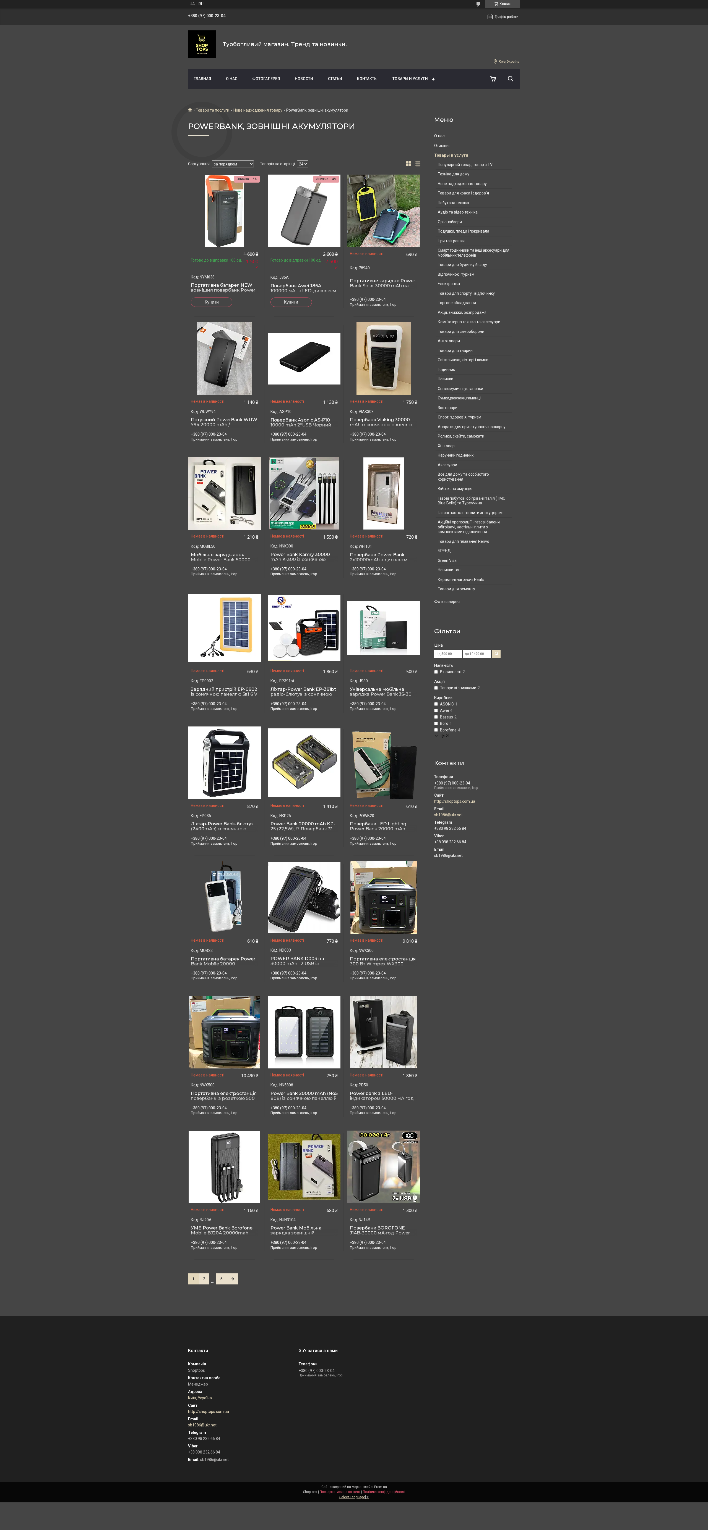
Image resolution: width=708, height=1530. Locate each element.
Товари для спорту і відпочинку (466, 293)
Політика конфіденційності (384, 1492)
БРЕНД (444, 551)
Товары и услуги (410, 79)
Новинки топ (449, 570)
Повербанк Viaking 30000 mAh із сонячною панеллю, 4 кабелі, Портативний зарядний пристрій (381, 427)
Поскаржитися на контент (340, 1492)
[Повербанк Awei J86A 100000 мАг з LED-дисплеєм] (304, 210)
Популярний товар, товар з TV (465, 164)
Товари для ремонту (456, 589)
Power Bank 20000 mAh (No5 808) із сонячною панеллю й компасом (304, 1098)
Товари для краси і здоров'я (463, 193)
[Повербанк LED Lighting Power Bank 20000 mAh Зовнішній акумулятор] (383, 762)
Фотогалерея (266, 79)
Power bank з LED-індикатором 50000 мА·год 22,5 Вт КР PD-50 (382, 1098)
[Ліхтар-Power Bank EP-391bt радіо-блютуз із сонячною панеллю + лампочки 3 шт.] (304, 628)
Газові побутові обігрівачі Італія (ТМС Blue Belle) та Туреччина (471, 500)
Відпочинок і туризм (456, 274)
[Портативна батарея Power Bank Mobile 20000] (224, 897)
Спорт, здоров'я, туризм (459, 417)
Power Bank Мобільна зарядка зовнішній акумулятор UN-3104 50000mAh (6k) (296, 1235)
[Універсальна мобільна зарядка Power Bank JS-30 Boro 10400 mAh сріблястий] (383, 628)
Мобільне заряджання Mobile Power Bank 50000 (221, 557)
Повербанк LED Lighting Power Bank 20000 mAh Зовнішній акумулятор (378, 828)
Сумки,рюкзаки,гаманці (459, 398)
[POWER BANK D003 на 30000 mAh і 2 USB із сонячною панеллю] (304, 897)
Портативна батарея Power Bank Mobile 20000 (223, 962)
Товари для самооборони (461, 331)
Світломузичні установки (460, 388)
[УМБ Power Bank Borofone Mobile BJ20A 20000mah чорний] (224, 1167)
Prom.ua (380, 1487)
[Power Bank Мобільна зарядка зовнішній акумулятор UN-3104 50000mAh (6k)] (304, 1167)
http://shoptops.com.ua (454, 801)
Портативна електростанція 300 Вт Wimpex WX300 (383, 962)
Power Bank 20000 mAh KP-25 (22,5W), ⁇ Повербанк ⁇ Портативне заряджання (302, 828)
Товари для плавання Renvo (463, 541)
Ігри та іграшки (451, 241)
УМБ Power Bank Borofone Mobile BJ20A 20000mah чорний (222, 1233)
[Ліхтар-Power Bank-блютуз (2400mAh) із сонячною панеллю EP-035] (224, 762)
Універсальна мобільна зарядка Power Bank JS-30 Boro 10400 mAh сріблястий (382, 694)
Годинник (446, 369)
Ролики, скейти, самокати (461, 436)
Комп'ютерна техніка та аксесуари (469, 322)
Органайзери (450, 222)
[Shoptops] (202, 44)
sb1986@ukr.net (448, 815)
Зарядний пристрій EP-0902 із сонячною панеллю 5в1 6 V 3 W (224, 694)
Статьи (335, 79)
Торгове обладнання (457, 303)
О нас (231, 79)
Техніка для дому (453, 174)
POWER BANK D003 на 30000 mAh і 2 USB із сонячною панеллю (297, 963)
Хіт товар (446, 446)
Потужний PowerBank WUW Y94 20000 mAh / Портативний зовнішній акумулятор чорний (224, 427)
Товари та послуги (212, 110)
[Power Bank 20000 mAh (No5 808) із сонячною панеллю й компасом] (304, 1032)
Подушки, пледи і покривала (463, 231)
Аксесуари (447, 465)
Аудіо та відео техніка (458, 212)
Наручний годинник (455, 455)
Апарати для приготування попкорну (472, 427)
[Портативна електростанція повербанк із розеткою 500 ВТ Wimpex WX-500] (224, 1032)
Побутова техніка (453, 203)
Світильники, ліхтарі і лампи (463, 360)
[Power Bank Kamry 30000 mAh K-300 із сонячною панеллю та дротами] (304, 493)
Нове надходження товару (257, 110)
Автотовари (449, 341)
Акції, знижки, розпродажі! (462, 312)
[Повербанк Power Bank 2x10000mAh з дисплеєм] (383, 493)
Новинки (445, 379)
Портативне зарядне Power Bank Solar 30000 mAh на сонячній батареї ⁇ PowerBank (382, 288)
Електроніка (449, 283)
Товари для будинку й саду (462, 264)
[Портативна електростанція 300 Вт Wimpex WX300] (383, 897)
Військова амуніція (455, 488)
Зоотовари (447, 407)
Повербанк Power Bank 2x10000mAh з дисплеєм (379, 557)
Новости (304, 79)
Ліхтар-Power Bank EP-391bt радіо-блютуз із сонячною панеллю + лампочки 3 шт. (303, 694)
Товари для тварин (455, 350)
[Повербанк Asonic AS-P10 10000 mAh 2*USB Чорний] (304, 358)
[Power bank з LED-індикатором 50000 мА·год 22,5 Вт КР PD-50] (383, 1032)
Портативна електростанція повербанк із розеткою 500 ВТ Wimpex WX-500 (224, 1098)
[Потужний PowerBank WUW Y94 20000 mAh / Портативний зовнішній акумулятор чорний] (224, 358)
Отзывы (441, 145)
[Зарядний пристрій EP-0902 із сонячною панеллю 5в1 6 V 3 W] (224, 628)
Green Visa (447, 560)
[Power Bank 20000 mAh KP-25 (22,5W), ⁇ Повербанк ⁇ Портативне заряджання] (304, 762)
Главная (202, 79)
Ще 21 (444, 736)
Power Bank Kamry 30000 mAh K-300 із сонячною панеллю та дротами (300, 559)
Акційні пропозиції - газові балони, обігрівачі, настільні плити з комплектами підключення (469, 527)
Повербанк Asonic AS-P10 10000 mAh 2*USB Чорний (300, 423)
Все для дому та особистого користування (463, 476)
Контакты (367, 79)
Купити (212, 302)
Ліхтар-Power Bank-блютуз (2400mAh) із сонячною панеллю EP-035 (222, 828)
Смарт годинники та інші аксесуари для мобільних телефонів (473, 252)
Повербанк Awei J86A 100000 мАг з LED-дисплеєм (303, 288)
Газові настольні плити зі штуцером (470, 512)
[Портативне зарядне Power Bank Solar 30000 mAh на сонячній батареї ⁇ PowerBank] (383, 210)
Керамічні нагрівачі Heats (461, 579)
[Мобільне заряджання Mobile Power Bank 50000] (224, 493)
